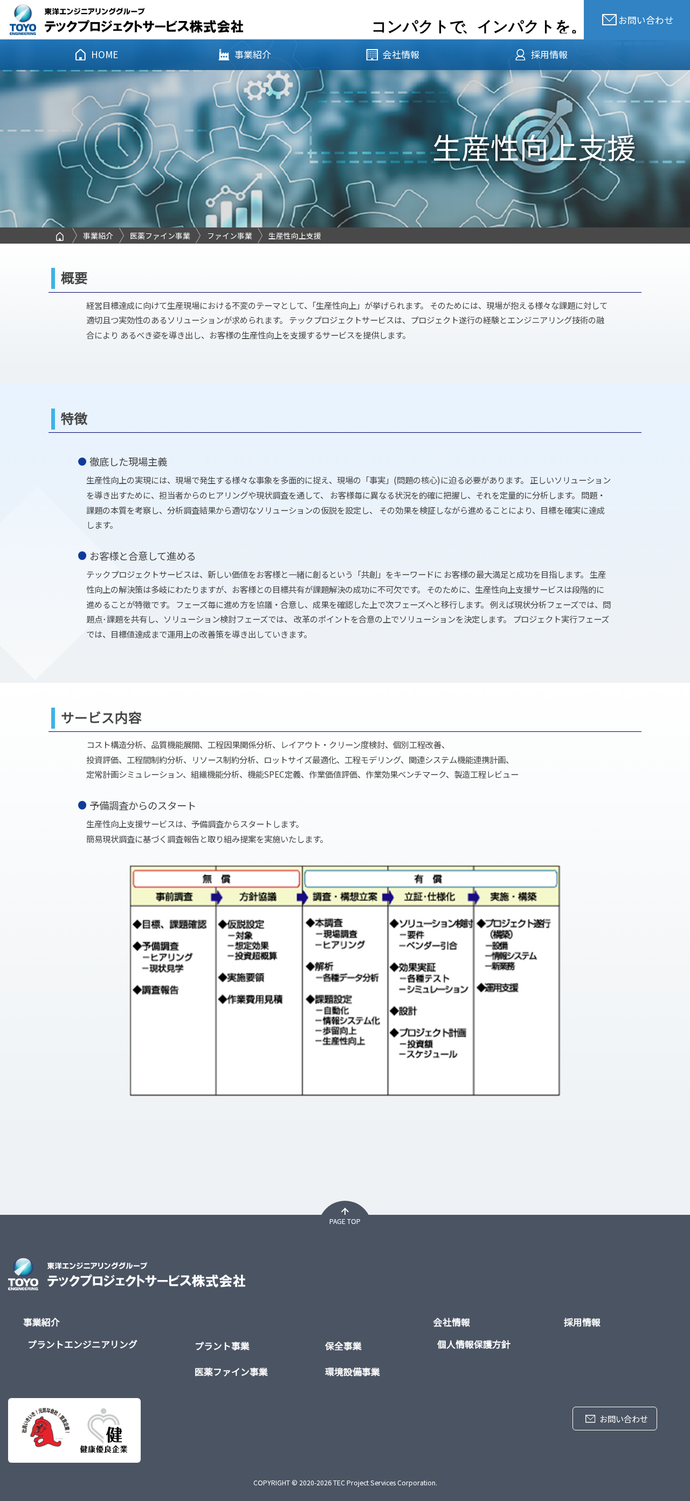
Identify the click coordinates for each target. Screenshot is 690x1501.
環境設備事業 (352, 1371)
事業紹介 (252, 54)
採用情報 (549, 54)
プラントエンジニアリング (82, 1344)
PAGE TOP (345, 1221)
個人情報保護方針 (473, 1344)
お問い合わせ (623, 1418)
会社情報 (401, 54)
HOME (104, 54)
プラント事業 (222, 1345)
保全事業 (343, 1345)
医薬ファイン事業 (231, 1371)
